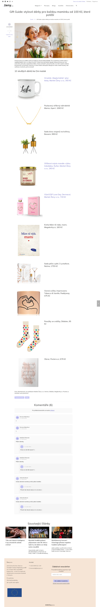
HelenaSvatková (24, 477)
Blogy (54, 5)
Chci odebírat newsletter (61, 581)
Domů (31, 19)
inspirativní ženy (9, 34)
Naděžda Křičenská (24, 437)
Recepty (47, 5)
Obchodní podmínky (12, 580)
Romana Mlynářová (24, 416)
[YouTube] (7, 1)
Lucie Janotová (9, 26)
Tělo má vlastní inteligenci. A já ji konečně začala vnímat (15, 542)
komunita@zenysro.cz (36, 568)
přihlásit (52, 410)
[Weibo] (12, 1)
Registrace (95, 1)
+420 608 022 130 (35, 565)
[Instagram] (9, 1)
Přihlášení (88, 1)
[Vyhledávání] (76, 5)
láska (9, 36)
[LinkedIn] (5, 1)
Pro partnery (10, 578)
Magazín (37, 5)
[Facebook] (2, 1)
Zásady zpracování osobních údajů (61, 583)
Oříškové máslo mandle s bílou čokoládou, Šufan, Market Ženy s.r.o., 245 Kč (57, 166)
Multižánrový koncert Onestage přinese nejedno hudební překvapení (61, 542)
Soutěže (60, 5)
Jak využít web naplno (13, 582)
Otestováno (69, 5)
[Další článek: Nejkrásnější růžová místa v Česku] (98, 303)
